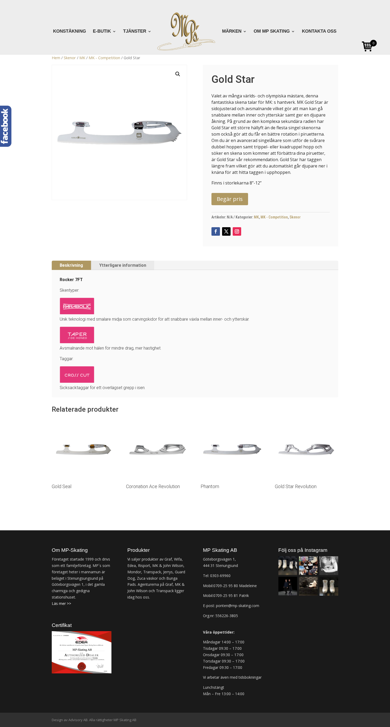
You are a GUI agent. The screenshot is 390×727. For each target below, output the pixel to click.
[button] (178, 74)
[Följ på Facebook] (215, 231)
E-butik (102, 31)
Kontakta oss (319, 31)
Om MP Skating (272, 31)
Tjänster (134, 31)
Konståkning (69, 31)
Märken (231, 31)
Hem (56, 57)
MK (82, 57)
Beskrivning (71, 265)
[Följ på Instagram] (237, 231)
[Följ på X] (226, 231)
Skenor (70, 57)
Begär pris (230, 199)
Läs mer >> (61, 603)
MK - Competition (104, 57)
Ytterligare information (122, 265)
